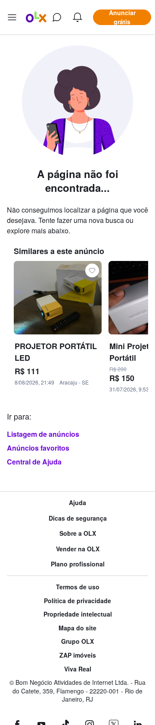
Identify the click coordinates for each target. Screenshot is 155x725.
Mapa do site (77, 628)
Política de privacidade (77, 601)
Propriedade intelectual (77, 614)
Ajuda (77, 503)
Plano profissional (78, 564)
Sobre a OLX (77, 533)
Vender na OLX (77, 549)
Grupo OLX (77, 641)
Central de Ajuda (34, 462)
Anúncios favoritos (38, 448)
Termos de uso (77, 587)
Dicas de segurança (78, 518)
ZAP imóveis (77, 655)
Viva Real (77, 669)
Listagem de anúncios (43, 434)
